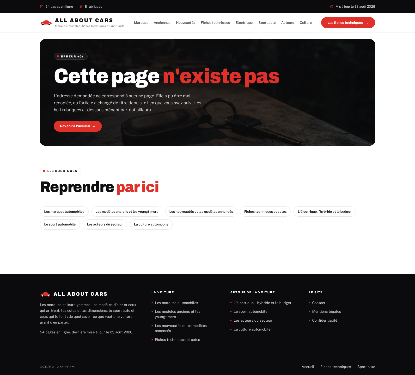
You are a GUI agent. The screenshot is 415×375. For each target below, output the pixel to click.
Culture (306, 22)
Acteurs (287, 22)
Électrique (244, 22)
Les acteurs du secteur (105, 224)
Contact (318, 303)
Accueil (308, 367)
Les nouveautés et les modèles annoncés (201, 211)
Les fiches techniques (345, 23)
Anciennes (162, 22)
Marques (141, 22)
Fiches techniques (215, 22)
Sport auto (267, 22)
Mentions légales (326, 311)
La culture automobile (151, 224)
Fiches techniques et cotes (265, 211)
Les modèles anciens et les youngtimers (127, 211)
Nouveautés (185, 22)
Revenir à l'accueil (75, 126)
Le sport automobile (60, 224)
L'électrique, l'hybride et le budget (325, 211)
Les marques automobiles (64, 211)
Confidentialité (324, 320)
